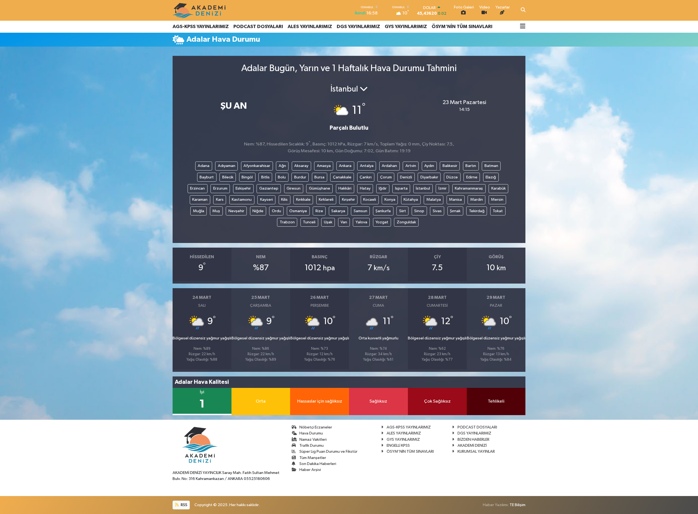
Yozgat (381, 222)
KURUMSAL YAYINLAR (476, 451)
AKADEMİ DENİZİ (472, 445)
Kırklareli (326, 199)
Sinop (419, 211)
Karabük (498, 188)
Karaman (199, 199)
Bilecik (227, 177)
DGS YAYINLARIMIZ (358, 26)
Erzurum (220, 188)
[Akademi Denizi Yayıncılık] (200, 10)
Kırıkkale (303, 199)
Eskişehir (243, 188)
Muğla (198, 211)
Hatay (365, 188)
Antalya (367, 166)
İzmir (442, 188)
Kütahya (411, 199)
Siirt (402, 211)
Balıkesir (450, 166)
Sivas (437, 211)
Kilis (284, 199)
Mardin (476, 199)
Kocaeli (369, 199)
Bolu (282, 177)
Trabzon (287, 222)
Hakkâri (344, 188)
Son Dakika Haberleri (317, 464)
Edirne (471, 177)
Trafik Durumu (311, 445)
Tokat (498, 211)
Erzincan (197, 188)
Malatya (433, 199)
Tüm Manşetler (312, 458)
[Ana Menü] (522, 27)
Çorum (386, 177)
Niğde (257, 211)
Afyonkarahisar (256, 166)
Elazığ (491, 177)
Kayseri (266, 199)
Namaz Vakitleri (313, 439)
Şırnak (455, 211)
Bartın (470, 166)
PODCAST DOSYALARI (258, 26)
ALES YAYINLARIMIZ (310, 26)
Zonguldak (406, 222)
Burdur (300, 177)
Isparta (401, 188)
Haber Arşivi (310, 470)
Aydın (429, 166)
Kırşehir (348, 199)
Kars (220, 199)
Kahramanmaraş (469, 188)
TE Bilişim (517, 505)
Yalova (361, 222)
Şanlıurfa (383, 211)
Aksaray (301, 166)
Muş (216, 211)
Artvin (410, 166)
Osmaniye (298, 211)
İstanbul (423, 188)
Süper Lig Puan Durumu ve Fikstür (328, 451)
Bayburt (207, 177)
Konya (389, 199)
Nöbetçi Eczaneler (315, 427)
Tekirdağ (477, 211)
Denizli (406, 177)
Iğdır (383, 188)
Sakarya (338, 211)
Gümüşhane (319, 188)
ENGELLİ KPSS (398, 445)
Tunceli (309, 222)
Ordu (276, 211)
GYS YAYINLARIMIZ (406, 26)
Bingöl (247, 177)
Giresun (293, 188)
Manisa (455, 199)
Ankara (345, 166)
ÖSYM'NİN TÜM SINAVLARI (462, 26)
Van (344, 222)
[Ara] (523, 10)
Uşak (328, 222)
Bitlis (265, 177)
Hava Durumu (311, 433)
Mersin (497, 199)
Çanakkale (342, 177)
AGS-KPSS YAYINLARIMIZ (201, 26)
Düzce (452, 177)
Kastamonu (242, 199)
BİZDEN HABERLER (473, 439)
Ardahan (389, 166)
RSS (183, 505)
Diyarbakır (429, 177)
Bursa (319, 177)
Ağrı (282, 166)
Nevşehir (236, 211)
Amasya (324, 166)
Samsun (360, 211)
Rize (319, 211)
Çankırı (366, 177)
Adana (203, 166)
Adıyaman (226, 166)
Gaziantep (268, 188)
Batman (491, 166)
